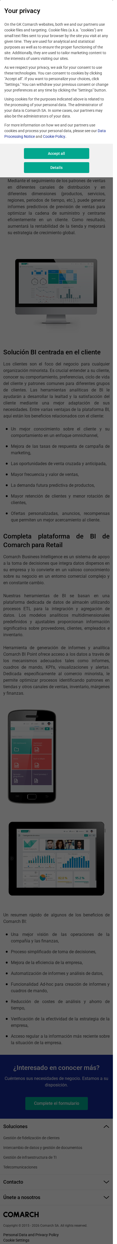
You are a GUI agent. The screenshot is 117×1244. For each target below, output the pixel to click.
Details (56, 167)
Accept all (56, 153)
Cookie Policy (54, 136)
